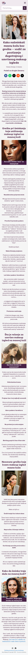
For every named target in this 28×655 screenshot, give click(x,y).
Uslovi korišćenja (19, 650)
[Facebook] (15, 648)
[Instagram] (12, 648)
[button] (25, 2)
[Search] (25, 8)
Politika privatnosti (9, 650)
